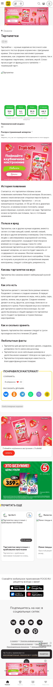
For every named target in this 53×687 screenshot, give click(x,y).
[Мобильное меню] (2, 3)
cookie (34, 655)
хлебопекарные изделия (12, 406)
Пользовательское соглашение (22, 644)
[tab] (7, 683)
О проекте (14, 641)
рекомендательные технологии (16, 655)
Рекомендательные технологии (18, 647)
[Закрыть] (51, 643)
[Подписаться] (29, 515)
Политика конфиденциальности (31, 641)
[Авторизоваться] (49, 3)
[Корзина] (43, 3)
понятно (44, 654)
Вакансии (38, 644)
